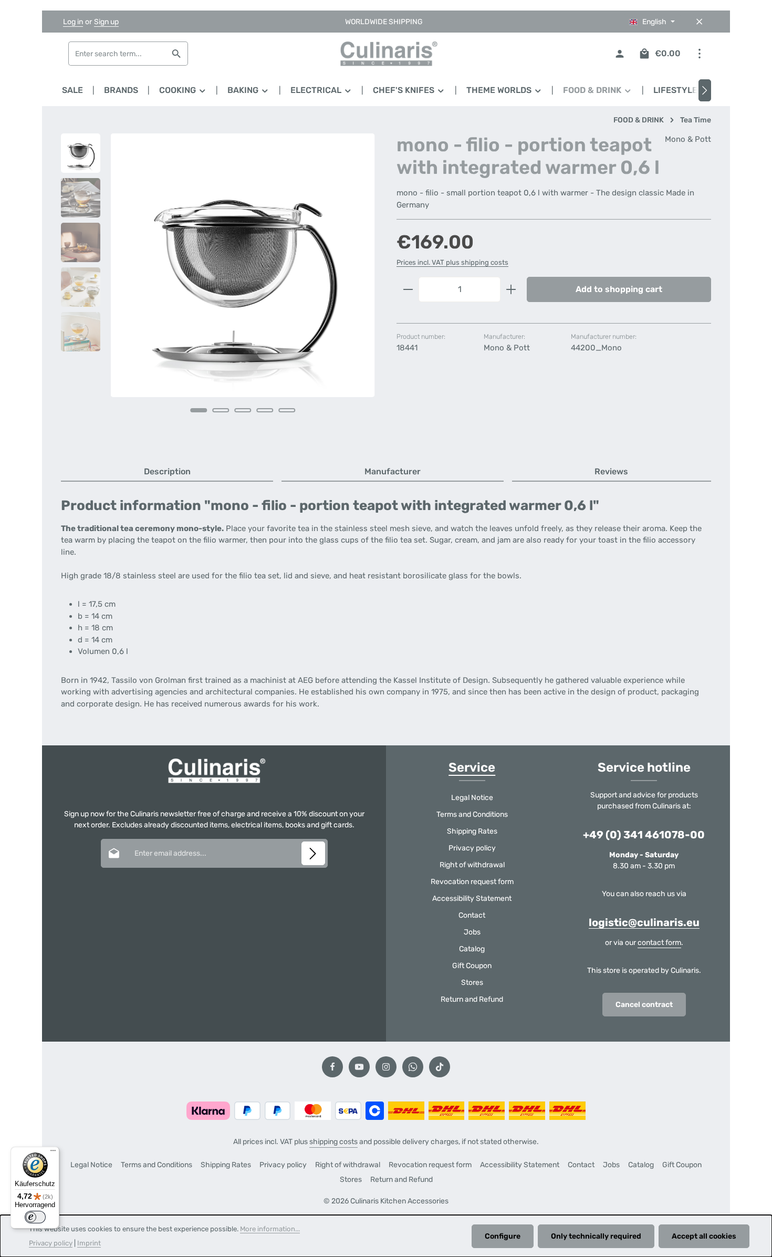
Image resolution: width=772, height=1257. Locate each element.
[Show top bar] (699, 54)
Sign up (106, 21)
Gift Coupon (472, 965)
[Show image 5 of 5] (287, 410)
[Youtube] (359, 1066)
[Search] (176, 53)
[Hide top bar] (699, 21)
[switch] (35, 1217)
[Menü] (53, 1153)
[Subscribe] (313, 853)
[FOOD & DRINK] (597, 90)
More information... (270, 1229)
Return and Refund (472, 999)
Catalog (472, 948)
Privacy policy (472, 848)
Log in (73, 21)
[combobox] (117, 53)
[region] (218, 287)
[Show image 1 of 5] (199, 410)
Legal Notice (472, 797)
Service (471, 767)
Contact (471, 915)
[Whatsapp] (412, 1066)
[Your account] (619, 54)
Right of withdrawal (472, 864)
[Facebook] (332, 1066)
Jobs (472, 932)
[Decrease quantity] (408, 289)
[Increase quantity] (511, 289)
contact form (659, 942)
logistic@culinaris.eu (644, 922)
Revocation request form (472, 881)
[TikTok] (439, 1066)
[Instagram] (386, 1066)
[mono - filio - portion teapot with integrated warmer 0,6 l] (242, 265)
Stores (472, 982)
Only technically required (596, 1236)
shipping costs (333, 1141)
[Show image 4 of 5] (265, 410)
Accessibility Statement (472, 898)
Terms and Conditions (472, 814)
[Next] (704, 90)
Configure (502, 1236)
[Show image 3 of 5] (243, 410)
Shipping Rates (472, 831)
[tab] (167, 472)
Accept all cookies (704, 1236)
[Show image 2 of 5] (221, 410)
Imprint (89, 1243)
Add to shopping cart (619, 289)
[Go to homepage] (386, 53)
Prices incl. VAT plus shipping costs (452, 262)
